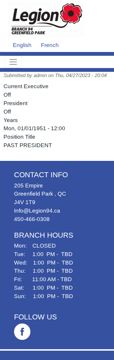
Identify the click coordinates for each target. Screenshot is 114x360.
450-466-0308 (32, 219)
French (50, 45)
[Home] (49, 19)
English (22, 45)
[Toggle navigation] (13, 62)
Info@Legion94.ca (37, 211)
